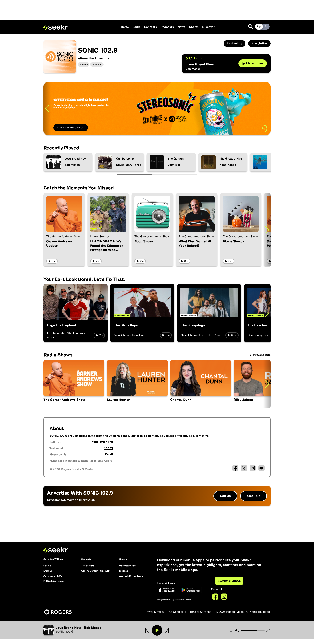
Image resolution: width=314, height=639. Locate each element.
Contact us (234, 44)
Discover (208, 27)
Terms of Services (199, 612)
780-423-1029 (102, 442)
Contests (150, 27)
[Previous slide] (47, 108)
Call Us (225, 496)
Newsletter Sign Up (229, 581)
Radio (136, 27)
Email (109, 454)
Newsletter (259, 44)
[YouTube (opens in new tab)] (261, 468)
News (181, 27)
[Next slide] (267, 229)
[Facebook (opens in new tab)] (235, 468)
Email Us (253, 496)
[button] (200, 384)
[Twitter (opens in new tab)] (244, 468)
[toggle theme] (262, 27)
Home (125, 27)
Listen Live (254, 63)
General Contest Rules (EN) (95, 570)
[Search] (250, 27)
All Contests (87, 565)
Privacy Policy (155, 612)
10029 (108, 448)
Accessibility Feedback (131, 575)
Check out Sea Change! (70, 127)
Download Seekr (127, 565)
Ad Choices (176, 612)
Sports (194, 27)
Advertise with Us (52, 575)
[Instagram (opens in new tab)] (253, 468)
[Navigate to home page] (55, 27)
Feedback (124, 570)
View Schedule (260, 355)
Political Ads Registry (54, 581)
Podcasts (167, 27)
